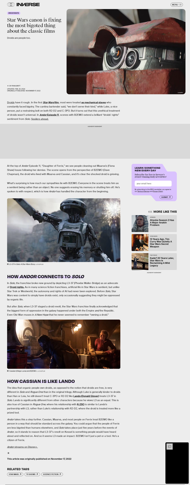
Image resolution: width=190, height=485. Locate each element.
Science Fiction (50, 474)
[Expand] (168, 444)
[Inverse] (28, 4)
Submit (164, 197)
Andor (43, 114)
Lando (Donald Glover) (86, 396)
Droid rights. (17, 287)
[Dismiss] (186, 444)
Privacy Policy (158, 191)
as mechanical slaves (93, 102)
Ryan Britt (16, 86)
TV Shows (30, 474)
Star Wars (48, 102)
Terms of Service (143, 191)
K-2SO (80, 404)
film (56, 102)
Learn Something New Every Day (147, 169)
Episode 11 (53, 114)
